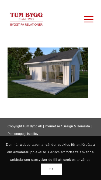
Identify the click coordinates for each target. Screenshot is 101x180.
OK (51, 169)
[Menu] (86, 19)
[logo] (42, 19)
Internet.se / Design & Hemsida (67, 126)
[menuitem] (86, 19)
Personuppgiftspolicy (23, 134)
